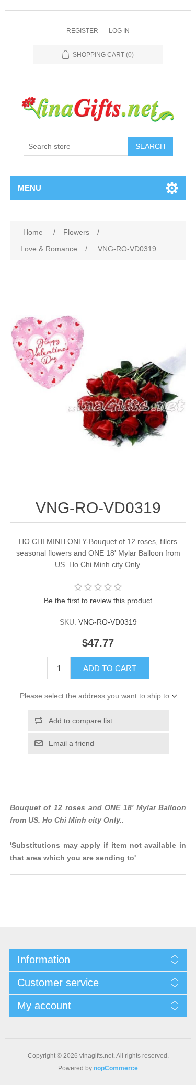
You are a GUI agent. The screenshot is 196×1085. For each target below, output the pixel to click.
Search (150, 146)
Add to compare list (80, 721)
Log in (119, 30)
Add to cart (109, 668)
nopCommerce (116, 1068)
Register (82, 30)
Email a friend (71, 743)
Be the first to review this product (98, 600)
